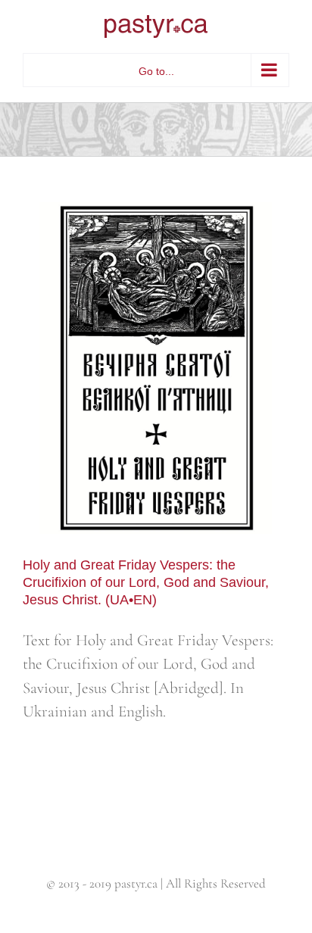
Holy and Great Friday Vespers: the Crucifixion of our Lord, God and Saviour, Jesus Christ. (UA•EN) (146, 582)
